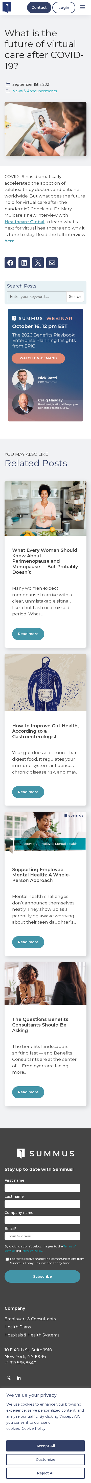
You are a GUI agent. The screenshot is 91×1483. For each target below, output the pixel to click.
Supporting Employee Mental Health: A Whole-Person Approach (41, 875)
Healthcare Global (24, 221)
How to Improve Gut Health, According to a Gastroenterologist (45, 731)
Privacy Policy (32, 1250)
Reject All (45, 1473)
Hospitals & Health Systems (32, 1335)
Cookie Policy (34, 1428)
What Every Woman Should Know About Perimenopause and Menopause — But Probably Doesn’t (45, 561)
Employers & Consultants (30, 1319)
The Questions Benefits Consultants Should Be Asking (40, 1025)
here (10, 240)
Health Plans (18, 1327)
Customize (45, 1459)
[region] (45, 1435)
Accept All (45, 1446)
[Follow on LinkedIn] (19, 1378)
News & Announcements (34, 91)
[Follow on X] (9, 1378)
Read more (28, 634)
